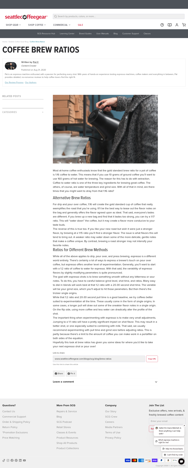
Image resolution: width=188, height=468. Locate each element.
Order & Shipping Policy (16, 422)
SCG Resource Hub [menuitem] (46, 33)
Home (4, 41)
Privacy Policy (113, 438)
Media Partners (113, 427)
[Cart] (183, 25)
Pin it (72, 373)
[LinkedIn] (20, 460)
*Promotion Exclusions (15, 432)
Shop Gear (12, 25)
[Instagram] (7, 460)
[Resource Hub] (161, 25)
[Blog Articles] (168, 24)
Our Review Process (14, 82)
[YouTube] (24, 460)
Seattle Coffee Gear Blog (18, 41)
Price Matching (11, 438)
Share (60, 373)
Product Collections (68, 448)
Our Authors (30, 82)
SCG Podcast (64, 422)
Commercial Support (14, 417)
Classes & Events (66, 432)
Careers (109, 422)
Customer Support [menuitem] (130, 33)
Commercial (60, 25)
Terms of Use (112, 432)
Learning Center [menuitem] (67, 33)
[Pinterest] (16, 460)
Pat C (36, 62)
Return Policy (9, 427)
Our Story (110, 411)
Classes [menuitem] (147, 33)
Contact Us (8, 411)
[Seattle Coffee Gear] (25, 17)
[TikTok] (3, 460)
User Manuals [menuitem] (102, 33)
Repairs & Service (67, 411)
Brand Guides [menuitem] (85, 33)
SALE (80, 25)
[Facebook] (12, 460)
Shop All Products (67, 443)
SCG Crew (111, 417)
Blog (59, 417)
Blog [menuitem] (116, 33)
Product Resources (67, 438)
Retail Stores (64, 427)
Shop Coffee (35, 25)
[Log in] (176, 25)
